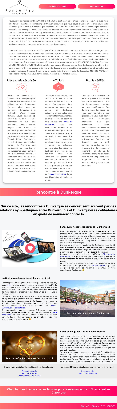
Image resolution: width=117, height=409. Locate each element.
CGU (88, 406)
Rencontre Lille (87, 371)
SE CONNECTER (96, 6)
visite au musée (98, 265)
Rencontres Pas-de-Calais (29, 375)
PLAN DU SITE (98, 406)
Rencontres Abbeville (88, 373)
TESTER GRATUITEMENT (57, 6)
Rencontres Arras (29, 373)
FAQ (83, 406)
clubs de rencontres (57, 174)
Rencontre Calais (29, 371)
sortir (9, 285)
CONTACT (110, 406)
